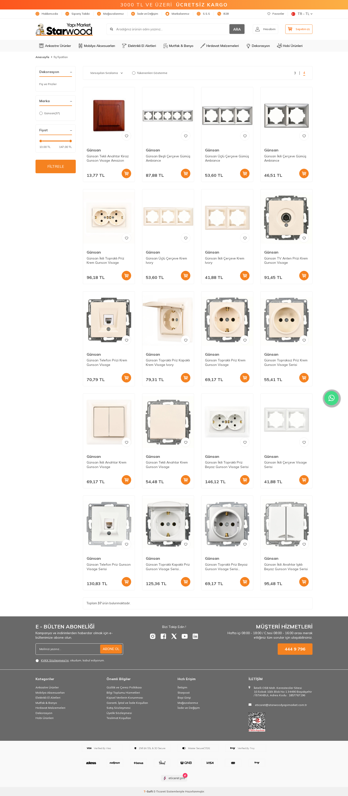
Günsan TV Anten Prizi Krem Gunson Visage (286, 260)
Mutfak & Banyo (181, 46)
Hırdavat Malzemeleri (222, 46)
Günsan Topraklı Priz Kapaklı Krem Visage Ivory (168, 362)
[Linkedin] (195, 636)
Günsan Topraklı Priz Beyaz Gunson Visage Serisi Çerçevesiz (226, 566)
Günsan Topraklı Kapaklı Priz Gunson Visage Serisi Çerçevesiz (168, 566)
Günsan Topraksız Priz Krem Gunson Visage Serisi (286, 362)
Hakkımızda (50, 13)
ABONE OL (111, 649)
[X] (174, 636)
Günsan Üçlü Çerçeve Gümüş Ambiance (227, 158)
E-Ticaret (160, 791)
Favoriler (278, 13)
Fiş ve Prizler (48, 84)
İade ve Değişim (147, 13)
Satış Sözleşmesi (118, 708)
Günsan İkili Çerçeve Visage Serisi (285, 464)
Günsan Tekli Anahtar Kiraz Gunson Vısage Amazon (108, 158)
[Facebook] (163, 636)
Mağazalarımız (113, 13)
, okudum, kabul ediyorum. (73, 660)
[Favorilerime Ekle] (126, 136)
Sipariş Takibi (80, 13)
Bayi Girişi (184, 697)
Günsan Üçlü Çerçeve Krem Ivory (166, 260)
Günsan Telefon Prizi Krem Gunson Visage (107, 362)
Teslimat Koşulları (119, 718)
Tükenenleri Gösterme (152, 73)
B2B (226, 13)
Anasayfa (42, 57)
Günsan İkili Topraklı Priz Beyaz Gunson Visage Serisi (227, 464)
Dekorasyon (261, 46)
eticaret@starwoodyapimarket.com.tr (281, 705)
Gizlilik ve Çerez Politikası (124, 687)
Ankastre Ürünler (58, 46)
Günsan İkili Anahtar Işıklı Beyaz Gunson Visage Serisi (286, 566)
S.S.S (206, 13)
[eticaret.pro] (174, 782)
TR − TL (303, 14)
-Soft (148, 791)
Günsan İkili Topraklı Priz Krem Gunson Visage (105, 260)
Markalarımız (180, 13)
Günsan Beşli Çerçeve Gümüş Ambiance (168, 158)
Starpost (184, 692)
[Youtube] (184, 636)
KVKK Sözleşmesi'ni (55, 660)
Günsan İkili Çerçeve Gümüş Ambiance (285, 158)
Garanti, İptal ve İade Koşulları (127, 703)
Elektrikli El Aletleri (142, 46)
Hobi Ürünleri (293, 46)
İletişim (182, 687)
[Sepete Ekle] (126, 173)
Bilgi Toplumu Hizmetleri (123, 692)
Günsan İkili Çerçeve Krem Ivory (224, 260)
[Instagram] (152, 636)
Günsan (52, 113)
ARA (237, 29)
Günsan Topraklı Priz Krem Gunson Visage (225, 362)
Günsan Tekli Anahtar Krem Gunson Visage (167, 464)
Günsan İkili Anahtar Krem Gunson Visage (106, 464)
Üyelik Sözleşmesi (119, 713)
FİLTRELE (55, 166)
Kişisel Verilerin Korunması (125, 697)
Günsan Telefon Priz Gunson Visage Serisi (109, 566)
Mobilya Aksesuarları (99, 46)
